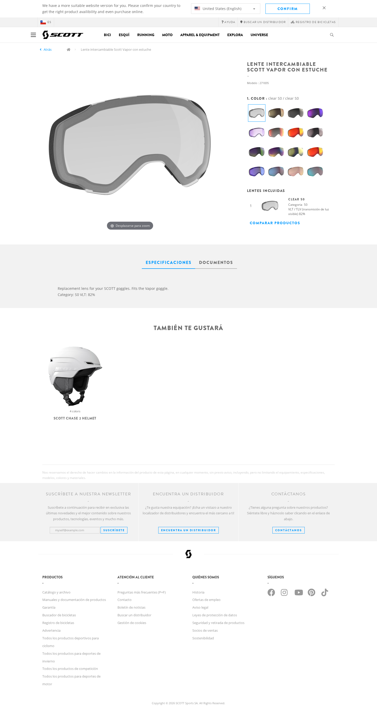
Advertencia (51, 630)
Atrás (48, 49)
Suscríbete (114, 530)
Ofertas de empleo (206, 599)
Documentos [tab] (216, 262)
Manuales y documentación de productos (74, 599)
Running (145, 34)
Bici (107, 34)
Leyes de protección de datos (214, 615)
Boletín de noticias (131, 607)
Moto (167, 34)
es (49, 22)
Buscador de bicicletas (59, 615)
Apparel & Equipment (200, 34)
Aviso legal (200, 607)
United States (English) (221, 8)
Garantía (48, 607)
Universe (259, 34)
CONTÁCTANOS (288, 530)
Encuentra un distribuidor (188, 530)
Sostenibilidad (203, 638)
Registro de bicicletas (58, 622)
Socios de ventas (205, 630)
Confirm (287, 8)
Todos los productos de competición (70, 668)
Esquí (124, 34)
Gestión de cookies (131, 622)
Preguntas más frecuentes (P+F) (141, 592)
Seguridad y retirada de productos (218, 622)
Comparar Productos (275, 223)
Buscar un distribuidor (134, 615)
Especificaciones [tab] (169, 262)
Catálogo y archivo (56, 592)
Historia (198, 592)
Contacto (124, 599)
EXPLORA (235, 34)
